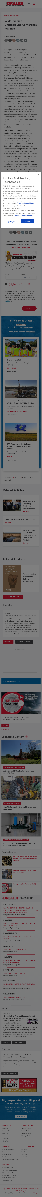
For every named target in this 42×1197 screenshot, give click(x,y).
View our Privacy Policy (24, 215)
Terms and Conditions (25, 203)
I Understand (27, 221)
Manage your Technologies (12, 222)
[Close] (38, 175)
